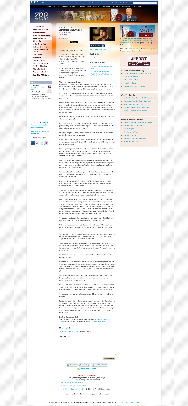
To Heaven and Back (131, 142)
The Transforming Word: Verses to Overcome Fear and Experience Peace (136, 41)
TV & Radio (116, 6)
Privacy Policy (134, 402)
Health (89, 6)
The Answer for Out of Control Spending (137, 101)
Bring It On (37, 41)
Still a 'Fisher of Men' (131, 80)
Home (49, 6)
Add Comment (109, 359)
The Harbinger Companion (133, 125)
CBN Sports (37, 55)
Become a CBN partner (130, 39)
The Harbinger (129, 129)
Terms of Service (122, 402)
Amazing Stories (39, 38)
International (126, 6)
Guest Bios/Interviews (41, 35)
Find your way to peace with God (72, 383)
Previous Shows (39, 33)
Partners (104, 3)
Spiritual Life (74, 6)
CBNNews (64, 6)
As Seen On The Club (41, 47)
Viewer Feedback (39, 72)
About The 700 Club (40, 30)
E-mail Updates (113, 3)
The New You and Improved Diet (135, 138)
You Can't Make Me (130, 135)
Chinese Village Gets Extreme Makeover (138, 73)
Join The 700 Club (41, 75)
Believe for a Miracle (131, 77)
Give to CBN (95, 3)
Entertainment (105, 6)
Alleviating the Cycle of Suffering (135, 86)
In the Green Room (40, 44)
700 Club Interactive (40, 63)
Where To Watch (39, 69)
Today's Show (38, 27)
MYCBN (45, 123)
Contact (128, 3)
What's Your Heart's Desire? (133, 104)
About (122, 3)
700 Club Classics (40, 66)
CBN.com (62, 54)
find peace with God (98, 321)
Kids (134, 6)
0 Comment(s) (63, 38)
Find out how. (141, 51)
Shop (139, 6)
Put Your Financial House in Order (135, 111)
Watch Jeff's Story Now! (98, 49)
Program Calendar (40, 60)
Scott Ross (37, 58)
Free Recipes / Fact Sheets (40, 51)
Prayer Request (85, 3)
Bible (76, 3)
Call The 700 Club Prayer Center (72, 389)
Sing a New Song (130, 83)
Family (82, 6)
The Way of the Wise (131, 132)
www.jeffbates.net (95, 58)
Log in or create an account (68, 331)
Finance (96, 6)
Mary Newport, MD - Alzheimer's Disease (138, 122)
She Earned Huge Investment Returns (137, 107)
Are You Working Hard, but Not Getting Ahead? (140, 98)
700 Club (56, 6)
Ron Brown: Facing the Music (100, 71)
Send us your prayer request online (73, 386)
